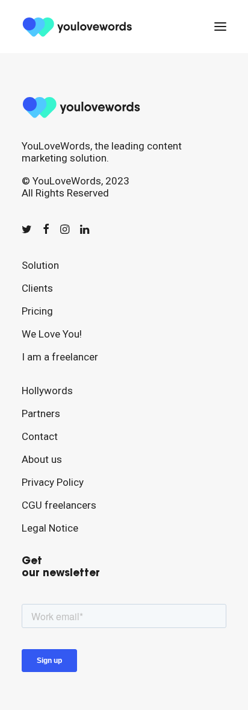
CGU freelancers (59, 505)
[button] (220, 26)
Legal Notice (50, 528)
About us (42, 459)
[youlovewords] (79, 26)
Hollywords (47, 391)
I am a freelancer (60, 357)
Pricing (37, 311)
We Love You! (52, 334)
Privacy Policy (53, 482)
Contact (40, 436)
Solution (40, 265)
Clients (37, 288)
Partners (41, 413)
